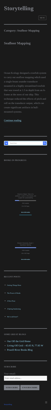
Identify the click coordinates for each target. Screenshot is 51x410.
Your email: (10, 373)
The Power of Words (13, 293)
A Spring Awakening (14, 309)
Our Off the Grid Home (19, 341)
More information (25, 212)
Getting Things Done (14, 285)
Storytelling (19, 8)
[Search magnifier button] (44, 143)
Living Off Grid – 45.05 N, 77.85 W (25, 345)
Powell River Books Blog (20, 349)
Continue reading (12, 120)
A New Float (11, 301)
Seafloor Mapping (17, 43)
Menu (42, 18)
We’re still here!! (12, 317)
